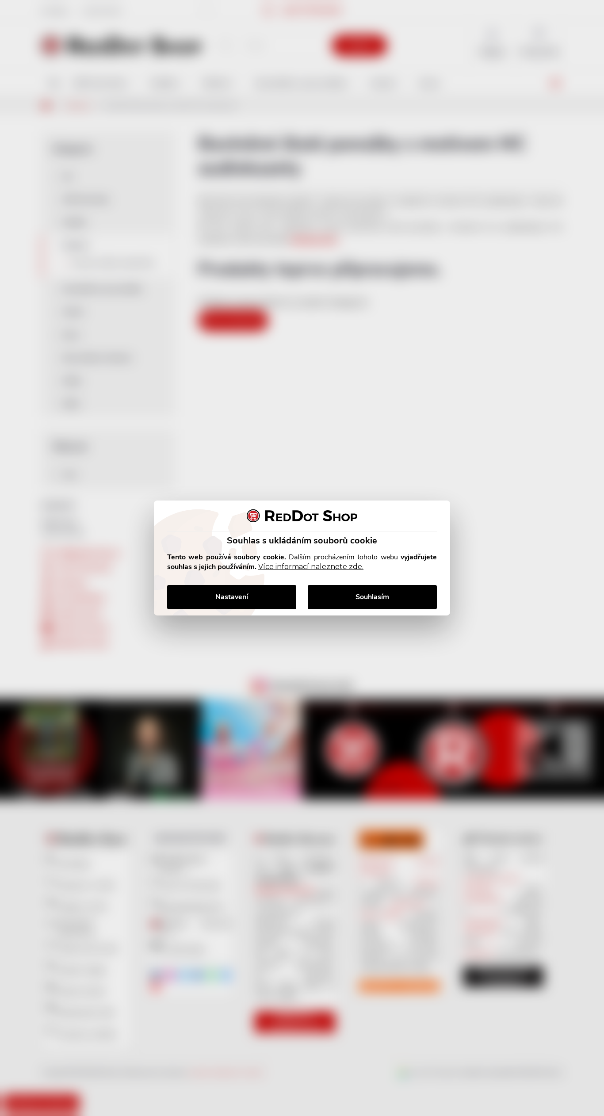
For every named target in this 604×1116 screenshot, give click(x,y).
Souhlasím (372, 597)
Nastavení (231, 597)
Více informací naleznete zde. (310, 566)
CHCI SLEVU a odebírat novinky (73, 1053)
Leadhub (86, 1093)
